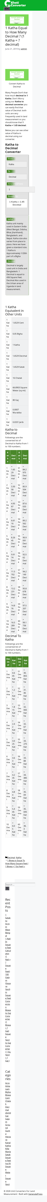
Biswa (8, 1095)
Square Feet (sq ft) (8, 1160)
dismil (8, 1113)
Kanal (8, 1142)
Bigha (8, 1092)
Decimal (11, 857)
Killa (7, 1148)
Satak (8, 1154)
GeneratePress (35, 1194)
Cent (7, 1098)
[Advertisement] (17, 59)
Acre (7, 1083)
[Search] (7, 888)
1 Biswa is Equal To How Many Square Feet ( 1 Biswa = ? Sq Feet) (16, 863)
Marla (8, 1151)
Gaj (6, 1116)
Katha (18, 857)
